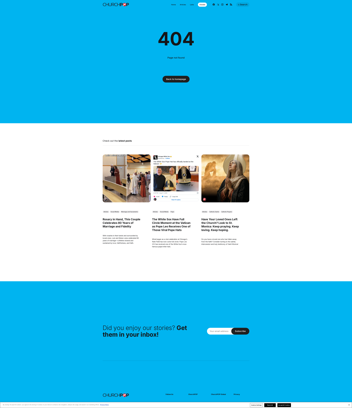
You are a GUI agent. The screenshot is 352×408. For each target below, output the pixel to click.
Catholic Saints (214, 212)
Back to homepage (176, 79)
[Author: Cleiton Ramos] (105, 199)
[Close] (349, 405)
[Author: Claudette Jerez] (155, 199)
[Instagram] (222, 4)
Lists (192, 5)
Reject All (270, 405)
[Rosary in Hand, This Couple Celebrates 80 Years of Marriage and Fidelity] (127, 178)
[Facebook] (214, 4)
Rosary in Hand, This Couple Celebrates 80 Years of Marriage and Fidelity (121, 223)
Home (173, 5)
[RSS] (231, 4)
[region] (176, 405)
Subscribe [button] (240, 331)
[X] (218, 4)
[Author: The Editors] (204, 199)
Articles (183, 5)
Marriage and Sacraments (129, 212)
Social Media (115, 212)
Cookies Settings (256, 405)
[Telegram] (227, 4)
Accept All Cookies (284, 405)
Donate (202, 5)
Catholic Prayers (226, 212)
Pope (172, 212)
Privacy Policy (104, 404)
